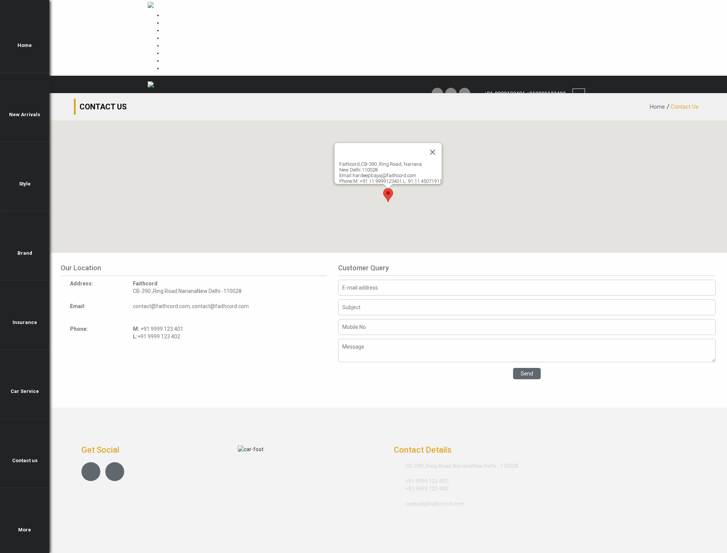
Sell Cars (173, 23)
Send (527, 374)
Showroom (176, 30)
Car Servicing (178, 45)
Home (170, 15)
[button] (388, 195)
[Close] (433, 152)
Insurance (174, 53)
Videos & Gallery (182, 38)
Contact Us (176, 68)
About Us (174, 61)
